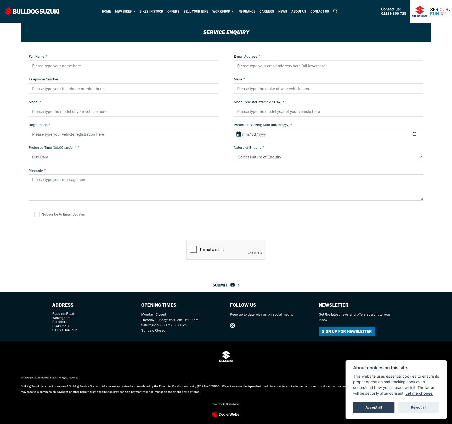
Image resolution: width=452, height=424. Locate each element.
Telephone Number (43, 79)
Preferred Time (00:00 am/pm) (54, 147)
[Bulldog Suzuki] (32, 10)
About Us (298, 11)
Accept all (373, 407)
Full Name (38, 56)
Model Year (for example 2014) (259, 102)
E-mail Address (247, 56)
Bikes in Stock (151, 11)
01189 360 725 (393, 14)
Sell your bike (196, 11)
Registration (39, 124)
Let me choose (419, 393)
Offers (173, 11)
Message (37, 170)
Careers (266, 11)
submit (221, 285)
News (282, 11)
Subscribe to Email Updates (63, 214)
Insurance (246, 11)
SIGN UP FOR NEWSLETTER (347, 331)
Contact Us (319, 11)
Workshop (221, 11)
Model (35, 102)
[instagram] (234, 325)
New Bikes (124, 11)
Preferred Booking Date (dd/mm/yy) (263, 124)
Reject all (418, 407)
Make (239, 79)
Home (106, 11)
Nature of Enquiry (249, 147)
